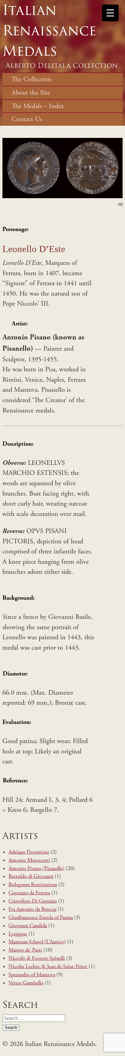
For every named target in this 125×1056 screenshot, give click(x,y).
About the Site (31, 92)
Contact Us (27, 119)
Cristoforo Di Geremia (32, 901)
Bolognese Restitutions (32, 884)
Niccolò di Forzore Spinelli (36, 958)
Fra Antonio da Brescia (32, 909)
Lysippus (17, 934)
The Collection (32, 79)
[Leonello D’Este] (62, 196)
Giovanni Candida (27, 925)
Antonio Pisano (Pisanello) (36, 868)
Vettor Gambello (25, 983)
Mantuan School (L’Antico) (37, 941)
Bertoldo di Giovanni (30, 876)
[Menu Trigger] (110, 13)
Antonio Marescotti (29, 860)
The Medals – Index (38, 106)
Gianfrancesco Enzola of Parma (40, 917)
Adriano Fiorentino (28, 852)
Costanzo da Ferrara (29, 892)
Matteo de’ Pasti (25, 950)
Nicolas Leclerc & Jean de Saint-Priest (47, 966)
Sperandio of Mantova (31, 974)
